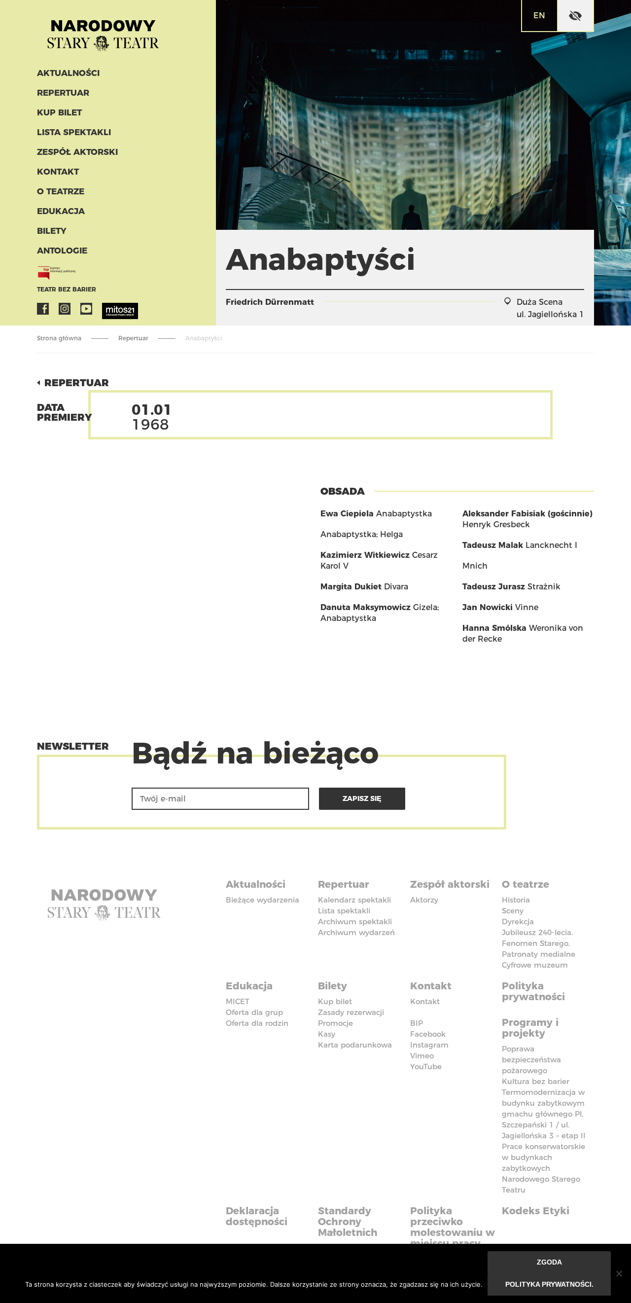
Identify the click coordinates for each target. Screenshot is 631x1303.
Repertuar (63, 93)
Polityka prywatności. (549, 1284)
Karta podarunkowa (355, 1045)
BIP (416, 1023)
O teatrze (60, 191)
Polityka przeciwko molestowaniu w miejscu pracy (452, 1227)
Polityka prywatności (533, 991)
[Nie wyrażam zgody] (619, 1273)
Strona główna (59, 338)
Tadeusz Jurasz (493, 586)
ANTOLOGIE (62, 250)
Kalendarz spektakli (354, 900)
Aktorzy (424, 900)
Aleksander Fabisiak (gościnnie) (527, 513)
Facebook (43, 309)
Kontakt (58, 172)
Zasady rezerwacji (351, 1012)
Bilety (52, 231)
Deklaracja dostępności (256, 1216)
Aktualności (68, 73)
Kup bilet (59, 112)
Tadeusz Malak (492, 545)
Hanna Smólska (494, 628)
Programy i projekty (530, 1028)
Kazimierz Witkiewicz (365, 555)
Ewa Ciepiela (347, 513)
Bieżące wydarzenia (262, 900)
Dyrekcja (518, 921)
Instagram (64, 309)
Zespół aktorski (77, 152)
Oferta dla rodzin (257, 1023)
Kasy (326, 1034)
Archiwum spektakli (355, 921)
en (539, 15)
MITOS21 (108, 309)
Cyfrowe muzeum (535, 965)
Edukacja (61, 211)
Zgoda (549, 1262)
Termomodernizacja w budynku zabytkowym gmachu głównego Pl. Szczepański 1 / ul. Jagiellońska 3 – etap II (544, 1113)
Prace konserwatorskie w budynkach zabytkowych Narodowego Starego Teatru (543, 1168)
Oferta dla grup (254, 1012)
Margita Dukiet (351, 586)
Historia (516, 900)
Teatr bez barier (66, 289)
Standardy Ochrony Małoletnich (348, 1221)
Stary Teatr (103, 31)
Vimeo (422, 1055)
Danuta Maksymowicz (365, 607)
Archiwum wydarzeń (356, 932)
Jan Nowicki (487, 607)
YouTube (86, 309)
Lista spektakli (74, 132)
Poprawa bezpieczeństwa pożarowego (531, 1059)
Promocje (335, 1023)
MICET (237, 1001)
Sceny (513, 910)
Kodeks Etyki (535, 1210)
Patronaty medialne (538, 954)
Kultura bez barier (535, 1081)
